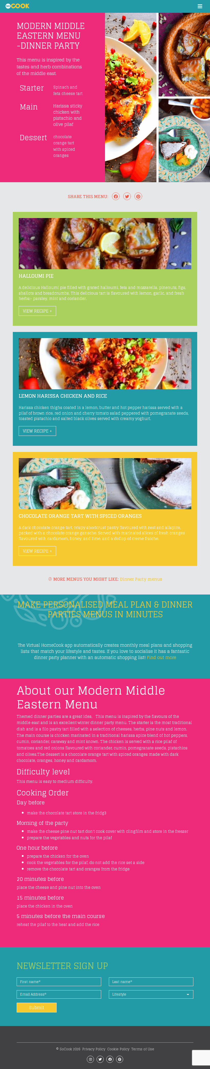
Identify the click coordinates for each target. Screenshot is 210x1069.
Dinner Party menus (141, 579)
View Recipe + (37, 311)
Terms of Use (142, 1049)
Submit (36, 1007)
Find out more (161, 657)
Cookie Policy (118, 1049)
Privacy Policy (93, 1049)
